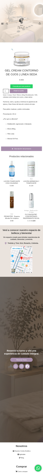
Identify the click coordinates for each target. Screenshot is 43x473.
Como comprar (22, 471)
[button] (2, 24)
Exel (14, 95)
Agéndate (22, 454)
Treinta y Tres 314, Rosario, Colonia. (23, 243)
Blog (22, 458)
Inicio (4, 95)
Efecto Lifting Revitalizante (25, 95)
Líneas (10, 95)
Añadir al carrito (19, 91)
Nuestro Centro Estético (22, 451)
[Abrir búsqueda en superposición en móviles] (7, 24)
